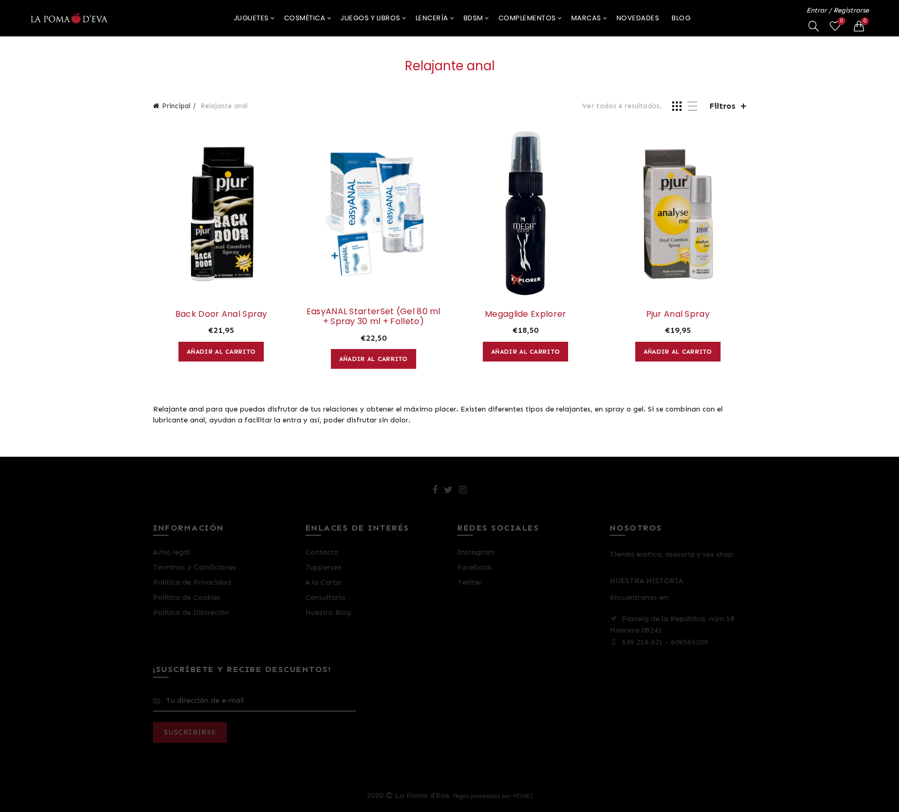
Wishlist (841, 21)
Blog (681, 18)
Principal (176, 106)
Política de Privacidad (192, 582)
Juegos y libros (370, 18)
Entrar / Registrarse (837, 10)
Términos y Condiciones (194, 567)
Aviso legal (171, 552)
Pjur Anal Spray (678, 314)
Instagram (476, 552)
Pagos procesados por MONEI (493, 796)
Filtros (723, 106)
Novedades (638, 18)
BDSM (473, 18)
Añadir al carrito (221, 351)
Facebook (474, 567)
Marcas (586, 18)
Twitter (469, 582)
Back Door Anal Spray (221, 314)
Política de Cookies (187, 597)
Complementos (527, 18)
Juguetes (251, 18)
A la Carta (323, 582)
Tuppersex (323, 567)
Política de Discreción (191, 612)
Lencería (432, 18)
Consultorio (325, 597)
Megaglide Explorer (525, 314)
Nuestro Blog (328, 612)
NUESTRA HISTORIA (646, 580)
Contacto (322, 552)
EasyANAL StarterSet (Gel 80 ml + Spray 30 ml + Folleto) (373, 316)
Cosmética (305, 18)
